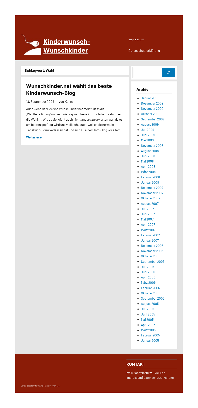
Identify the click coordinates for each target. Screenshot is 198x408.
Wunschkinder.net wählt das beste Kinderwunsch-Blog (69, 89)
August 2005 (150, 303)
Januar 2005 (150, 340)
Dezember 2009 (152, 103)
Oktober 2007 (150, 198)
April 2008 (148, 166)
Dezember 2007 (152, 187)
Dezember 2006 (152, 245)
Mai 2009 (147, 140)
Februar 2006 (150, 288)
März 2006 (148, 282)
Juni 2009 (148, 135)
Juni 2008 (148, 156)
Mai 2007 (147, 219)
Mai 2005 (147, 319)
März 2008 (148, 172)
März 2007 (148, 230)
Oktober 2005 (150, 293)
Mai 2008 (147, 161)
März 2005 (148, 330)
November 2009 (152, 108)
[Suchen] (168, 72)
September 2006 (153, 261)
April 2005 (148, 325)
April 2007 (148, 224)
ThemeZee (56, 386)
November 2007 (152, 193)
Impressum (134, 377)
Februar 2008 (150, 177)
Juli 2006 (147, 267)
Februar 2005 (150, 335)
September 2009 (153, 119)
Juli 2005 (147, 309)
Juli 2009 (147, 129)
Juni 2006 (148, 272)
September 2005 (153, 298)
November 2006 (152, 251)
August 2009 (150, 124)
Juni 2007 (148, 214)
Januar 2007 (150, 240)
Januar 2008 (150, 182)
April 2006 (148, 277)
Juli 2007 (147, 209)
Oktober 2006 (150, 256)
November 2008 (152, 145)
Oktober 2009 (150, 114)
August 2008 (150, 151)
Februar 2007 (150, 235)
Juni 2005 (148, 314)
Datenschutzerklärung (158, 377)
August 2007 (150, 203)
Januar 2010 (149, 98)
